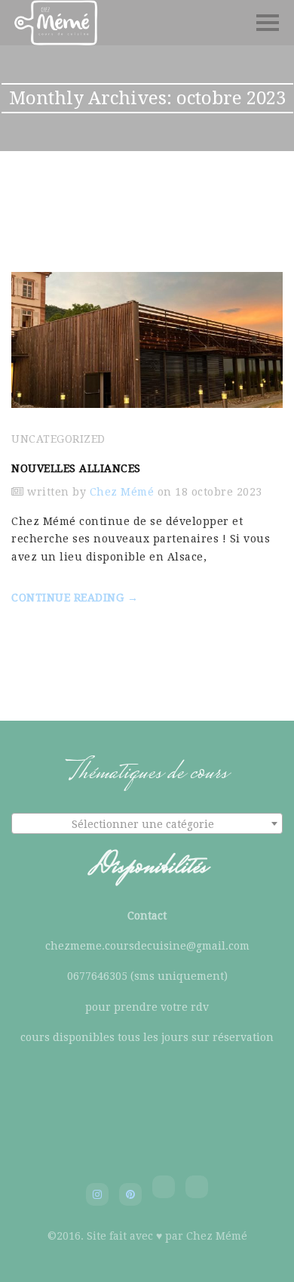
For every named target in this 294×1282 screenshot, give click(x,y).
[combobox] (147, 823)
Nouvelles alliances (76, 468)
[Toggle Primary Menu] (267, 23)
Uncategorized (58, 439)
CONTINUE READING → (74, 598)
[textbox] (147, 824)
